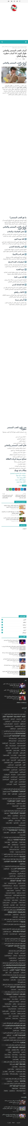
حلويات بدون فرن (22, 861)
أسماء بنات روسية (21, 738)
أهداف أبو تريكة (15, 805)
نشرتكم (9, 1047)
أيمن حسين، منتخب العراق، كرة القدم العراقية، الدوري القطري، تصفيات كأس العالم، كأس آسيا (14, 811)
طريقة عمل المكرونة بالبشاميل (17, 473)
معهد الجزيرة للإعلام (21, 1013)
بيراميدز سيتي (17, 820)
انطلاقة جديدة (22, 805)
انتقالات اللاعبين (12, 801)
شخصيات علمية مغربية (10, 892)
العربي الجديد (9, 784)
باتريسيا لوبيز (22, 813)
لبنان (10, 972)
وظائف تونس (14, 1066)
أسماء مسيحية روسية (21, 743)
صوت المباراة (22, 904)
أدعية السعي (7, 721)
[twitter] (17, 1)
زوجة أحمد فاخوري (21, 883)
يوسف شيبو (16, 1086)
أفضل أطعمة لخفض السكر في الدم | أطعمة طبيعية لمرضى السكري (11, 518)
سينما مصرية (18, 890)
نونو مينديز (8, 1049)
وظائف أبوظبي (7, 1057)
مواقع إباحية (23, 1030)
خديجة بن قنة (13, 868)
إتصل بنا (9, 1122)
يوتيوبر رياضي (22, 1086)
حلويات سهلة (6, 861)
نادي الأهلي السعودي (21, 1037)
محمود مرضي (22, 994)
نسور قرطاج (15, 1047)
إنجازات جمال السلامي (21, 803)
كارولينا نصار (22, 953)
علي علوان (23, 921)
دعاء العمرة (23, 871)
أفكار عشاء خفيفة (21, 482)
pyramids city (12, 1090)
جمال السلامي (6, 847)
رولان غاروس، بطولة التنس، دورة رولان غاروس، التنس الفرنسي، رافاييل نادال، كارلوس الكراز (14, 878)
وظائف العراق (22, 1064)
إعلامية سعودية (6, 755)
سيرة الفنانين (22, 888)
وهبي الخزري (22, 1081)
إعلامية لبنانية (22, 757)
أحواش (4, 716)
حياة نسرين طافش (21, 868)
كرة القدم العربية (22, 960)
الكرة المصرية (22, 791)
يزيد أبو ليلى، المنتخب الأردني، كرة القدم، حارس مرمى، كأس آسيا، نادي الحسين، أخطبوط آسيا (14, 1084)
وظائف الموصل (22, 1066)
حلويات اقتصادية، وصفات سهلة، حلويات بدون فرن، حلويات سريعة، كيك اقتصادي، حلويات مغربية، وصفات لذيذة (14, 859)
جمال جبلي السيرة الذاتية (14, 849)
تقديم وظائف (9, 839)
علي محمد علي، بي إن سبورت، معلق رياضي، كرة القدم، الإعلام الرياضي (14, 924)
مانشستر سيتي (22, 977)
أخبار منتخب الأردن (15, 721)
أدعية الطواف (22, 723)
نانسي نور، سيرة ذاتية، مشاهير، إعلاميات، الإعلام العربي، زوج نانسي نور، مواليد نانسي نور (14, 1040)
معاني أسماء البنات (21, 1008)
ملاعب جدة (13, 1013)
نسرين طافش (22, 1047)
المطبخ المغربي (15, 791)
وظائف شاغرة (22, 1073)
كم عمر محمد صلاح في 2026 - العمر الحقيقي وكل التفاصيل (11, 690)
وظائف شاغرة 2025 (14, 1073)
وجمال (14, 632)
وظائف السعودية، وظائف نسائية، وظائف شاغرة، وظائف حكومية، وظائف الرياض (14, 1062)
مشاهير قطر (14, 1006)
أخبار (14, 619)
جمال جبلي (23, 849)
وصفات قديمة (15, 1054)
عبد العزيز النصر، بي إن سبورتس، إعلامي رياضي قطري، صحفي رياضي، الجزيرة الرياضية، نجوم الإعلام (14, 910)
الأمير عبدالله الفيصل (8, 762)
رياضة (14, 625)
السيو (16, 781)
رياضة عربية (18, 880)
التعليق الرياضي (6, 769)
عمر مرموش (22, 926)
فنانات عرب (5, 933)
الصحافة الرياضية (22, 784)
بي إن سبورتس (15, 818)
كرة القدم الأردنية (8, 955)
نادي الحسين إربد (12, 1037)
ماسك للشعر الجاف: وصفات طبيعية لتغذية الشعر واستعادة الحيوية (11, 506)
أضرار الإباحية (5, 743)
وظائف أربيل (22, 1059)
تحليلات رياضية (9, 822)
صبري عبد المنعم (8, 895)
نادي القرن (5, 1037)
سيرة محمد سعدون (8, 888)
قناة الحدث (16, 946)
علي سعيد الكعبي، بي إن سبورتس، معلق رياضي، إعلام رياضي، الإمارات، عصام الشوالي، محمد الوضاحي (14, 919)
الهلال (9, 793)
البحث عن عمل (22, 767)
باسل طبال (6, 813)
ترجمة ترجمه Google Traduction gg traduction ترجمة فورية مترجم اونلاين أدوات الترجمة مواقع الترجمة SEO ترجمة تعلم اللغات (14, 828)
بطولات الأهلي (22, 818)
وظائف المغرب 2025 (14, 1064)
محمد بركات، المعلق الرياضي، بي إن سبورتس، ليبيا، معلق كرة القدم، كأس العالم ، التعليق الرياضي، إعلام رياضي (14, 985)
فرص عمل (23, 931)
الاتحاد (8, 760)
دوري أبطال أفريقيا (15, 871)
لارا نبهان (17, 970)
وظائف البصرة (15, 1059)
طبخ (17, 904)
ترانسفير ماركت (22, 825)
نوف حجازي (23, 1049)
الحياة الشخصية (22, 777)
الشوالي (11, 781)
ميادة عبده (15, 1035)
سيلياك (23, 890)
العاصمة (15, 784)
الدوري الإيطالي (6, 777)
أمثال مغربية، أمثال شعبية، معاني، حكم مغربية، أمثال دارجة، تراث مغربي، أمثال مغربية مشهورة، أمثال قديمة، (13, 799)
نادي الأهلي (9, 1035)
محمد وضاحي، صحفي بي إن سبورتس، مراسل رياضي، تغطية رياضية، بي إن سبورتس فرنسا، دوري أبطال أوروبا (14, 992)
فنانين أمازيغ (23, 936)
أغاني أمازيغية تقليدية (14, 757)
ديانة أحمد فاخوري (12, 873)
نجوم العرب (23, 1042)
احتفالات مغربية (17, 716)
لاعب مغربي (5, 970)
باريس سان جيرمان (14, 813)
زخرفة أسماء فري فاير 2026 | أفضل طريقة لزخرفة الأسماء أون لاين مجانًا (10, 672)
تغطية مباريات (22, 834)
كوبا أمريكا (23, 970)
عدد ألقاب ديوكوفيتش (12, 912)
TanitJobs (6, 1090)
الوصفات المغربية (22, 796)
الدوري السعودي (22, 779)
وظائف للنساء (22, 1076)
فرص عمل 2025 (16, 931)
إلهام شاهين (14, 793)
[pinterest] (11, 1)
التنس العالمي (22, 772)
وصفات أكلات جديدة (20, 479)
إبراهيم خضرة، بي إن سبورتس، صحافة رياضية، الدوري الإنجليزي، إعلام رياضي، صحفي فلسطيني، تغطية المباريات (14, 714)
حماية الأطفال (22, 863)
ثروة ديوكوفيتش (15, 844)
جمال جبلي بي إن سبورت (20, 851)
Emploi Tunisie (15, 1088)
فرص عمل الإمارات (7, 931)
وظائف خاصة (11, 1071)
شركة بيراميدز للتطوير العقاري (19, 895)
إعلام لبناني (23, 750)
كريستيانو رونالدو (13, 960)
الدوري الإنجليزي (14, 777)
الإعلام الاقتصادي (17, 762)
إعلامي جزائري (16, 750)
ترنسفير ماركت (22, 830)
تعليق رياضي (13, 832)
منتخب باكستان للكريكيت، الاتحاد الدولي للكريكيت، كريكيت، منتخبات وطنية (15, 1026)
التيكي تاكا (13, 774)
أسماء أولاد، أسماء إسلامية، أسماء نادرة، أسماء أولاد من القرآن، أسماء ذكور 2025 (14, 731)
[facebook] (19, 1)
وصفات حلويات (22, 1054)
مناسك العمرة (22, 1018)
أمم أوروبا (23, 801)
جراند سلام (17, 847)
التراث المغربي (14, 769)
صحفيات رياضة (15, 900)
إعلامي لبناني (15, 752)
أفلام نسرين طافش (21, 760)
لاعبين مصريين (16, 972)
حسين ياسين (22, 856)
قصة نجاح (23, 941)
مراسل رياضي (22, 999)
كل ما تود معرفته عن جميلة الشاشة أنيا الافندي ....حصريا (11, 666)
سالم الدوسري (22, 885)
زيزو (5, 883)
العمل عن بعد (22, 786)
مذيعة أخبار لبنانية (22, 996)
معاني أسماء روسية (12, 1008)
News (24, 58)
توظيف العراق (14, 842)
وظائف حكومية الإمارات (20, 1071)
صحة (18, 46)
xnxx (24, 1093)
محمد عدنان (12, 987)
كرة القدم (15, 955)
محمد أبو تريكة (6, 979)
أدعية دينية (16, 723)
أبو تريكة (23, 716)
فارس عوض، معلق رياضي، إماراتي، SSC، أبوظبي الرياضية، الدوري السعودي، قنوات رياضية (13, 929)
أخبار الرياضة (18, 719)
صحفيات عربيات (7, 900)
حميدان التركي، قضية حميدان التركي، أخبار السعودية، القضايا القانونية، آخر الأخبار (15, 866)
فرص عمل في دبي (13, 933)
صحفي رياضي (22, 900)
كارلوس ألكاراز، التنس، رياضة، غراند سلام (17, 950)
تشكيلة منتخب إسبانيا (13, 830)
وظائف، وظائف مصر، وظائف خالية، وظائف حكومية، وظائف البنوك (15, 1079)
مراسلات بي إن (15, 999)
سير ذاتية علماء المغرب (7, 885)
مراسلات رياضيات (6, 999)
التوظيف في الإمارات (14, 772)
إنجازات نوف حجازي (11, 803)
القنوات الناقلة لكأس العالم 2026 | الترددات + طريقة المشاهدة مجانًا (10, 647)
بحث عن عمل (22, 815)
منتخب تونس (22, 1028)
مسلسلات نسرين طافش (14, 1001)
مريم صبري (23, 1001)
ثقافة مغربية (23, 847)
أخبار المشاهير (6, 719)
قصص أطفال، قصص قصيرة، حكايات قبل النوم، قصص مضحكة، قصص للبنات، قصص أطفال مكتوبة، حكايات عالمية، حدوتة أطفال (14, 944)
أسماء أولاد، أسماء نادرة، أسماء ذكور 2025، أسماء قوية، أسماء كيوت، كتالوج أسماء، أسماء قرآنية (14, 734)
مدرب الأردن (15, 994)
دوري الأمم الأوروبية (21, 873)
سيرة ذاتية (16, 888)
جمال (11, 847)
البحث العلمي (10, 764)
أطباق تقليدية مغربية (21, 745)
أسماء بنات (23, 735)
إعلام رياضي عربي (15, 748)
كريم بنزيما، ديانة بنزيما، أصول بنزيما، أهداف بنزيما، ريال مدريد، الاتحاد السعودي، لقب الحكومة (14, 968)
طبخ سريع (12, 904)
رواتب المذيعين (12, 876)
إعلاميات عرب (13, 755)
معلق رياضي (12, 1011)
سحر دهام (16, 885)
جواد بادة (12, 851)
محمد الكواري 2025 (21, 982)
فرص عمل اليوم (22, 933)
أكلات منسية (13, 760)
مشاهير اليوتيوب (22, 1006)
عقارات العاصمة (8, 914)
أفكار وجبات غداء (21, 477)
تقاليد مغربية (22, 839)
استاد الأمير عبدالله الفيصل (20, 726)
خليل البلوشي (6, 868)
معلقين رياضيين (5, 1011)
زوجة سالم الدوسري (12, 883)
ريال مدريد (12, 880)
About (13, 1122)
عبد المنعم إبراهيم (21, 912)
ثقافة (14, 622)
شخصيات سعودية (10, 890)
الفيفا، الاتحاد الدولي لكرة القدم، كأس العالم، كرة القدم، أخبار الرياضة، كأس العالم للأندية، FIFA (14, 789)
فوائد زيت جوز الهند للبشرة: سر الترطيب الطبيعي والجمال (10, 512)
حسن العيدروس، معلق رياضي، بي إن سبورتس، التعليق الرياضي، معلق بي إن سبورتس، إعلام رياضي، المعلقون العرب (14, 854)
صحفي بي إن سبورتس (10, 897)
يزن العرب (16, 1081)
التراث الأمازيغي (22, 769)
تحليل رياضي (22, 822)
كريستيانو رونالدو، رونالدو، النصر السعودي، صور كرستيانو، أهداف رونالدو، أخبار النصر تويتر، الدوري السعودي (14, 963)
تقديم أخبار (16, 839)
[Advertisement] (14, 25)
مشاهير (14, 1003)
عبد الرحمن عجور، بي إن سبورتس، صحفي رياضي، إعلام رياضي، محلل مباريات (14, 907)
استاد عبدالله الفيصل (9, 726)
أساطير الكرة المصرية (8, 723)
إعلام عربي (8, 748)
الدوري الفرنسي (14, 779)
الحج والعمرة (6, 774)
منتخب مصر (16, 1028)
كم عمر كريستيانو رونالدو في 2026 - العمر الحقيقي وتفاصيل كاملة (11, 697)
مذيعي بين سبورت (13, 996)
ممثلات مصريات (6, 1013)
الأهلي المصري (18, 764)
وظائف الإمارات (22, 1057)
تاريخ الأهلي (10, 820)
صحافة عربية (22, 897)
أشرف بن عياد (12, 743)
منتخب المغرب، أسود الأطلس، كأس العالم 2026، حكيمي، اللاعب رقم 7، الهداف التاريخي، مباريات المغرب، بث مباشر (13, 1023)
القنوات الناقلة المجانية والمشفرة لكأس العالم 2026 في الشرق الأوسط (10, 1115)
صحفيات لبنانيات (22, 902)
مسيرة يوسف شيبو (21, 1003)
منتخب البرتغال (22, 1020)
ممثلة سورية (23, 1016)
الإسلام (24, 762)
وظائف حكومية (11, 1069)
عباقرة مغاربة (6, 904)
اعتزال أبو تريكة (13, 745)
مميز (14, 630)
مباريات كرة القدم (13, 977)
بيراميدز (23, 820)
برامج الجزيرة (15, 815)
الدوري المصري (6, 779)
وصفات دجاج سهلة (20, 475)
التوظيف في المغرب (21, 774)
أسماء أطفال (12, 728)
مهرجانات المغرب (8, 1028)
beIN (11, 1086)
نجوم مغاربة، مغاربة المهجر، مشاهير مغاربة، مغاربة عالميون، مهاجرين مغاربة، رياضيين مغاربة (15, 1045)
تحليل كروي (16, 822)
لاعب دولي (12, 970)
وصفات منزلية (7, 1054)
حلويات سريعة (14, 861)
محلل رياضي (13, 979)
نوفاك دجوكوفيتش (15, 1049)
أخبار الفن (13, 719)
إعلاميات (9, 752)
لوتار (6, 972)
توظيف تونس (7, 842)
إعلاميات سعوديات (21, 755)
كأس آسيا (16, 953)
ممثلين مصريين (16, 1016)
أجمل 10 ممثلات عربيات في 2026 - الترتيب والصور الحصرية (11, 1101)
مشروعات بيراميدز (6, 1006)
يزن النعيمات (9, 1081)
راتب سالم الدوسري (21, 876)
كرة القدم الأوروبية (21, 958)
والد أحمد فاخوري (16, 1052)
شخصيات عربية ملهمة (21, 892)
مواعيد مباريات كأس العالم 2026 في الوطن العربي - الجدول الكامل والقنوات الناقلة (10, 1108)
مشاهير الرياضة (8, 1003)
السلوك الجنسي (22, 781)
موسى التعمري (16, 1030)
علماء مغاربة (15, 917)
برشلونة (9, 815)
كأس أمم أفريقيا (22, 955)
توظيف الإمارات (22, 842)
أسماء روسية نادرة (21, 740)
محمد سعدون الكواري (21, 987)
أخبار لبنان (23, 721)
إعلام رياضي (23, 748)
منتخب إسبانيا (15, 1018)
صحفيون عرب (14, 902)
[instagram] (14, 1)
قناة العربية (10, 946)
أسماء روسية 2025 (12, 738)
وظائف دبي (5, 1071)
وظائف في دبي (5, 1073)
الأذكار (3, 760)
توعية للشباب (22, 844)
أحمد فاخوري (9, 716)
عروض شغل (22, 914)
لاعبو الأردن (23, 972)
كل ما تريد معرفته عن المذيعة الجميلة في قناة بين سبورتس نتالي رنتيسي (11, 659)
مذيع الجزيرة (8, 994)
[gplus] (9, 1)
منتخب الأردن (8, 1018)
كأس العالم (10, 953)
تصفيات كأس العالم (21, 832)
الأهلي (24, 764)
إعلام (7, 745)
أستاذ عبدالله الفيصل (21, 728)
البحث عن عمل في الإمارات (12, 767)
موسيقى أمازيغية (22, 1035)
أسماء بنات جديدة (7, 735)
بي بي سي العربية (6, 818)
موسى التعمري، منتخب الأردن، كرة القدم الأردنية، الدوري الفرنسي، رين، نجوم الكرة (14, 1033)
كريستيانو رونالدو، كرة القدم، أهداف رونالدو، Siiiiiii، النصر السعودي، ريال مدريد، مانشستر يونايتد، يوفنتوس (14, 965)
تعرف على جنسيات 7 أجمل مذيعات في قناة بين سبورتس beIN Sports (10, 653)
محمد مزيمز (13, 989)
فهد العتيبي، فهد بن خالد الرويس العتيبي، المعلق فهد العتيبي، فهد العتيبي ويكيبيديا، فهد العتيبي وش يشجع (15, 939)
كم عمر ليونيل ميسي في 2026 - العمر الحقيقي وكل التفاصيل (11, 684)
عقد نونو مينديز (22, 917)
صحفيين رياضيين (6, 902)
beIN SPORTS (22, 1088)
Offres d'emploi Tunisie (21, 1090)
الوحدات (4, 793)
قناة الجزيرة (23, 946)
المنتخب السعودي (6, 791)
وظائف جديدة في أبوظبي (20, 1069)
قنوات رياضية (22, 948)
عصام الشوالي (15, 914)
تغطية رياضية (6, 832)
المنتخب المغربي (22, 793)
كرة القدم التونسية (12, 958)
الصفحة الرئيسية (23, 46)
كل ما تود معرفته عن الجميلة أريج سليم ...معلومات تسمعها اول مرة (11, 641)
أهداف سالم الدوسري (21, 808)
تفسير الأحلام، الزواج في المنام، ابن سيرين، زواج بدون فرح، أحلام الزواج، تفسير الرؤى (14, 837)
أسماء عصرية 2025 (12, 740)
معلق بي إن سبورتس (21, 1011)
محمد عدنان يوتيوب (21, 989)
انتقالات (18, 801)
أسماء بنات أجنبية (15, 735)
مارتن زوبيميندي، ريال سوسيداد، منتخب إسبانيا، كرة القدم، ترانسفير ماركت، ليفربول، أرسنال (14, 975)
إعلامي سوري (8, 750)
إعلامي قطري (22, 752)
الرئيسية (18, 1122)
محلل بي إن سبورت (21, 979)
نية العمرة (23, 1052)
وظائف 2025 (14, 1057)
